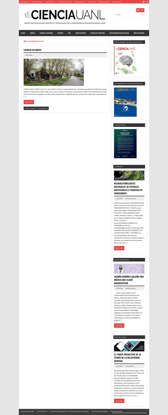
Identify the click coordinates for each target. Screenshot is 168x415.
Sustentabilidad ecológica (119, 33)
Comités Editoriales (36, 2)
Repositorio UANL (116, 411)
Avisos (32, 33)
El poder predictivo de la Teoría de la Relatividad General (127, 358)
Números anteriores (79, 2)
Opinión (60, 33)
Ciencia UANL (129, 366)
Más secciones (139, 33)
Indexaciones (91, 2)
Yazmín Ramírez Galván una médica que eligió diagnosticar (129, 280)
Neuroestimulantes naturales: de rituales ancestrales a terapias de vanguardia (128, 188)
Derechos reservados (27, 411)
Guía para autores (50, 2)
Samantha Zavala (130, 198)
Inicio (23, 33)
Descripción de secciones (65, 2)
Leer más (28, 102)
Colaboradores (116, 2)
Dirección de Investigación (100, 411)
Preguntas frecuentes (104, 2)
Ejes (69, 33)
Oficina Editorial (42, 411)
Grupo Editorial (24, 2)
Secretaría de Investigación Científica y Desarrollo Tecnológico (69, 411)
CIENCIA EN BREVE (32, 50)
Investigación (81, 33)
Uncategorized (42, 108)
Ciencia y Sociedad (46, 33)
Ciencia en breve (30, 108)
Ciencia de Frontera (97, 33)
